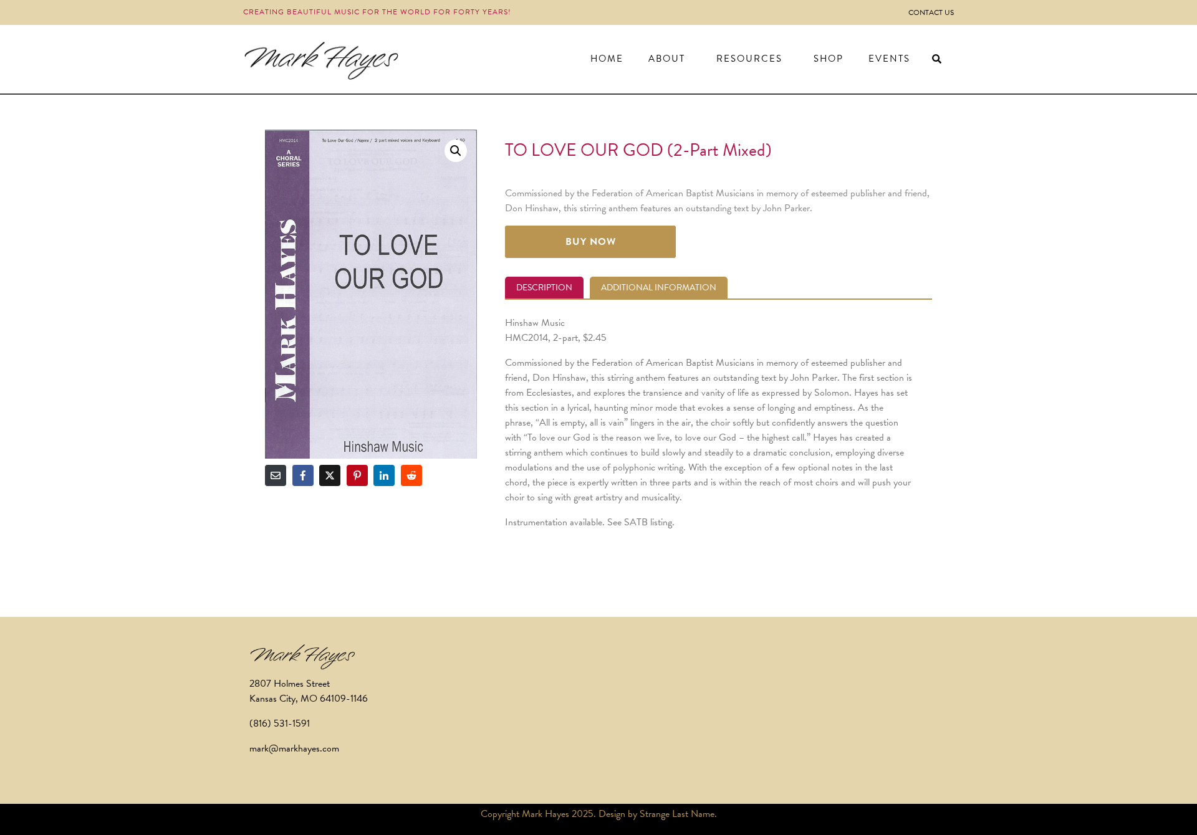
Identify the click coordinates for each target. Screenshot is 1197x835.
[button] (456, 151)
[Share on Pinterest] (357, 475)
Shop (829, 58)
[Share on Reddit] (411, 475)
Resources (749, 58)
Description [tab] (544, 287)
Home (606, 58)
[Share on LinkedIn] (384, 475)
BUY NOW (590, 241)
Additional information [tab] (658, 287)
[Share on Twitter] (329, 475)
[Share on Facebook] (303, 475)
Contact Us (931, 12)
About (666, 58)
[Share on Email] (275, 475)
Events (889, 58)
